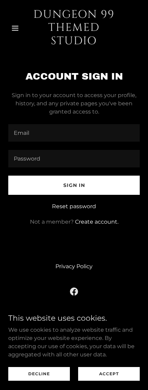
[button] (18, 28)
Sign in (74, 185)
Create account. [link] (96, 221)
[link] (74, 42)
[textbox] (74, 133)
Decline (39, 373)
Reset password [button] (74, 206)
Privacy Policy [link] (74, 266)
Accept (109, 373)
